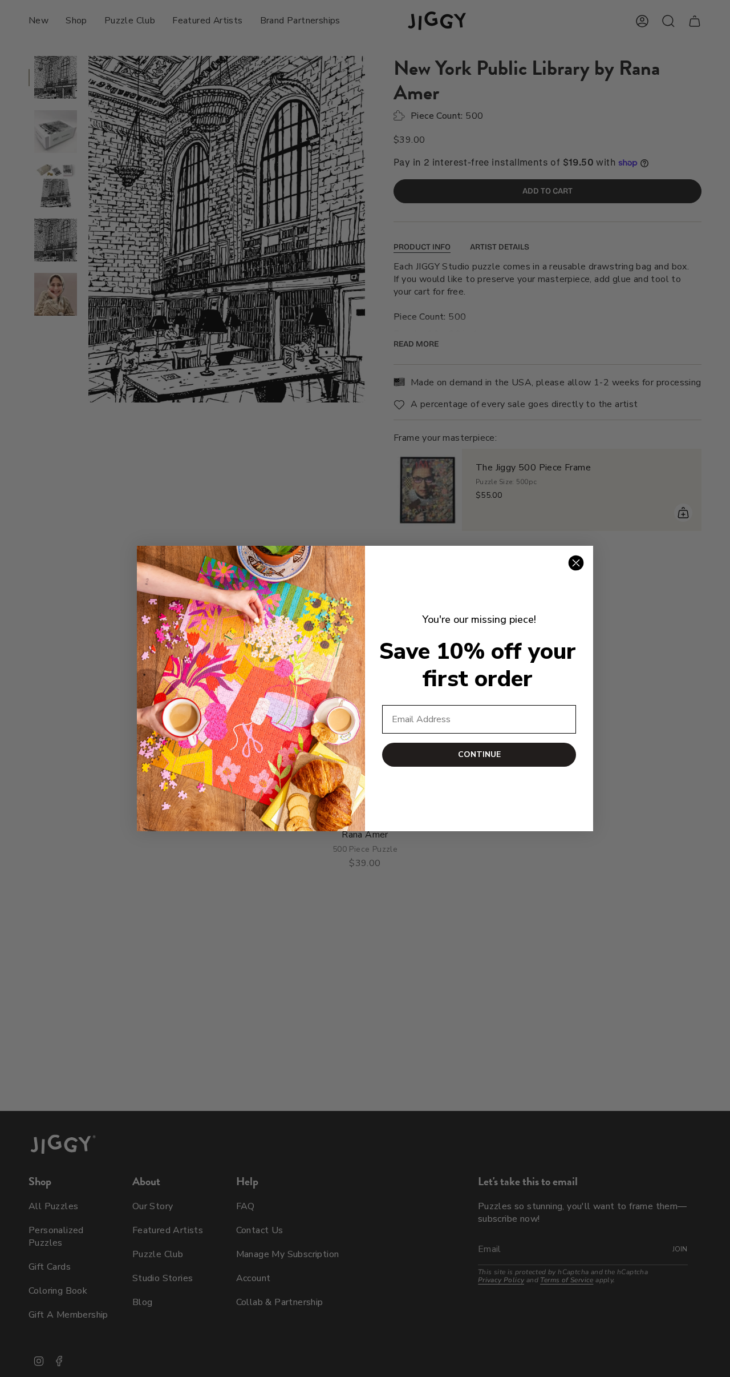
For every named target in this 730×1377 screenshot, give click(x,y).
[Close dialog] (576, 563)
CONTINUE (479, 754)
